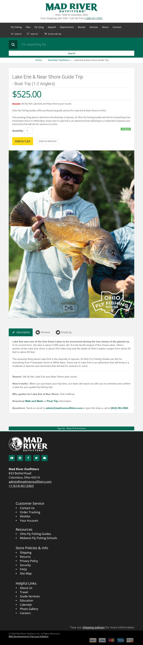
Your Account (29, 520)
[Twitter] (36, 458)
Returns (25, 557)
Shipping (66, 332)
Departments (67, 27)
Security (25, 565)
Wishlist (25, 516)
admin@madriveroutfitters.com (30, 482)
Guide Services (30, 596)
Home (38, 60)
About (105, 27)
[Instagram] (20, 458)
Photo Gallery (29, 609)
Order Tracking (30, 512)
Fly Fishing (16, 27)
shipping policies (93, 627)
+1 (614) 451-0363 (21, 486)
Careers (25, 613)
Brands (81, 27)
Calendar (26, 605)
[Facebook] (28, 458)
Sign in (17, 34)
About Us (26, 588)
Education (26, 600)
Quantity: (18, 130)
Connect (117, 27)
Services (93, 27)
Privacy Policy (29, 561)
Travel (24, 592)
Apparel (52, 27)
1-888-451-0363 (93, 18)
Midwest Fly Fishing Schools (38, 538)
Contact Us (27, 508)
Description (23, 332)
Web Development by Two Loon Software (28, 636)
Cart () (54, 34)
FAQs (23, 569)
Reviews (45, 332)
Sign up (34, 34)
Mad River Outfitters (58, 60)
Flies (28, 27)
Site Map (26, 573)
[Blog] (45, 458)
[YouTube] (12, 458)
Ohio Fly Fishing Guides (35, 534)
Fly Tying (39, 27)
